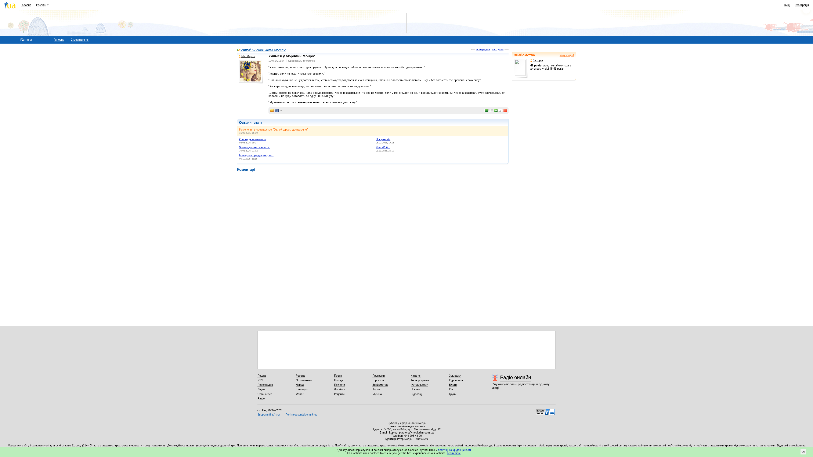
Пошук (338, 375)
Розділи (41, 5)
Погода (338, 380)
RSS (260, 380)
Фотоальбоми (419, 384)
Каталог (416, 375)
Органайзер (264, 394)
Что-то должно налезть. (254, 147)
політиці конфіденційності (454, 449)
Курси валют (457, 380)
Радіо (261, 398)
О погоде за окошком (252, 139)
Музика (377, 394)
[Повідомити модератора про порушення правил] (505, 110)
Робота (300, 375)
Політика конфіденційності (302, 414)
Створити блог (80, 39)
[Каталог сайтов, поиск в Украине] (545, 410)
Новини (415, 389)
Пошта (261, 375)
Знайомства (524, 55)
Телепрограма (420, 380)
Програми (378, 375)
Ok (803, 451)
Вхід (787, 5)
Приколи (339, 384)
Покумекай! (383, 139)
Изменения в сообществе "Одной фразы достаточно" (273, 129)
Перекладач (265, 384)
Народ (300, 384)
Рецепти (339, 394)
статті (259, 123)
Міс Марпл (248, 56)
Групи (452, 394)
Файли (300, 394)
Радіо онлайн (515, 377)
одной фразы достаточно (263, 49)
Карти (376, 389)
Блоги (453, 384)
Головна (26, 5)
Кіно (451, 389)
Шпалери (301, 389)
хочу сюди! (567, 55)
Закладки (455, 375)
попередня (483, 49)
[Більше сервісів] (281, 111)
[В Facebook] (277, 110)
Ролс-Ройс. (383, 147)
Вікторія (538, 60)
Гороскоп (378, 380)
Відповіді (416, 394)
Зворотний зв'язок (268, 414)
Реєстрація (802, 5)
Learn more (454, 453)
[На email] (272, 110)
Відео (261, 389)
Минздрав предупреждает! (256, 155)
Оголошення (304, 380)
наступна (497, 49)
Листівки (339, 389)
